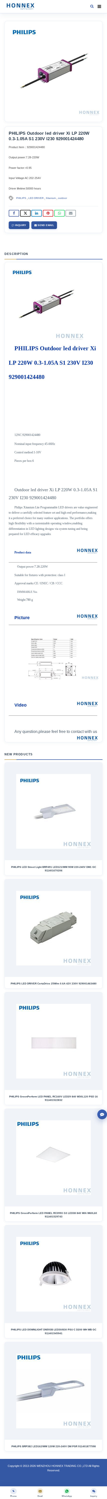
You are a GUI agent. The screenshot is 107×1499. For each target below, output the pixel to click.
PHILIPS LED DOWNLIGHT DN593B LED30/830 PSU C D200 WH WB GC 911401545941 (53, 1331)
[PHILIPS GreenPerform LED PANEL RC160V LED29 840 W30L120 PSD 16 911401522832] (53, 1041)
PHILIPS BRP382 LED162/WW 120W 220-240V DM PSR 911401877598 (53, 1446)
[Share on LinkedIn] (36, 213)
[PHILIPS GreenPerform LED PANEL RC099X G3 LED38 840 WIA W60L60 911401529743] (53, 1157)
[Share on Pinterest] (48, 213)
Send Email (45, 225)
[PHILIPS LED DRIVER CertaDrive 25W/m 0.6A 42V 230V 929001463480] (53, 928)
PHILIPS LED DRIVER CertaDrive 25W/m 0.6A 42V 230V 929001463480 (54, 983)
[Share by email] (70, 213)
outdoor (62, 198)
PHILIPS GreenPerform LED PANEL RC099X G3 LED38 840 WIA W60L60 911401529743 (53, 1215)
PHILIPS (21, 198)
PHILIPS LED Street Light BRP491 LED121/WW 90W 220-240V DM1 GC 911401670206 (53, 869)
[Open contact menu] (102, 1114)
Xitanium (51, 198)
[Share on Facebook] (14, 213)
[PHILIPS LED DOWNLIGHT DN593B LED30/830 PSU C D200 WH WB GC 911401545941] (53, 1274)
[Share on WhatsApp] (59, 213)
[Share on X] (25, 213)
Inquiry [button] (20, 225)
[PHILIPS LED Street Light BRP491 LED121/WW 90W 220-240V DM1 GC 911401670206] (53, 811)
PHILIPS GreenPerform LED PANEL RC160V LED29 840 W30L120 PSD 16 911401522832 (53, 1098)
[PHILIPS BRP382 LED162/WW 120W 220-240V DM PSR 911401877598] (53, 1391)
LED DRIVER (36, 198)
